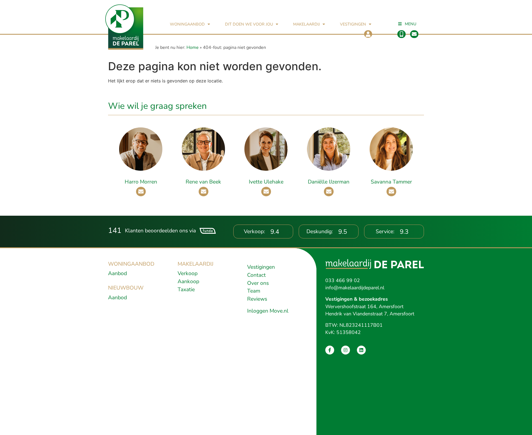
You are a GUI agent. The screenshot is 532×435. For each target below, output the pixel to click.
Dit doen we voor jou (249, 24)
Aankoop (188, 281)
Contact (256, 275)
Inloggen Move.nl (267, 311)
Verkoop (188, 273)
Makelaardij (306, 24)
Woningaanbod (187, 24)
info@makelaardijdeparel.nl (354, 287)
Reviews (257, 299)
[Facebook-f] (329, 350)
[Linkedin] (361, 350)
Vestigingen (353, 24)
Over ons (258, 283)
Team (253, 291)
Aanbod (117, 273)
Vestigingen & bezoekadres (356, 299)
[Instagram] (345, 350)
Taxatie (186, 289)
